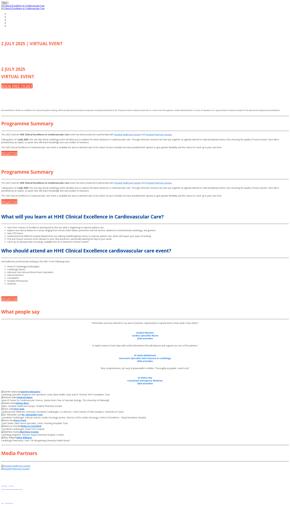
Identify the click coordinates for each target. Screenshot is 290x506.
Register (12, 25)
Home (10, 13)
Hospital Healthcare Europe (127, 134)
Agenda (12, 19)
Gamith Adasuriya (30, 391)
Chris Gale (18, 408)
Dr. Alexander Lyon (32, 414)
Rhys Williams (24, 437)
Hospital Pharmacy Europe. (159, 134)
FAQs (10, 22)
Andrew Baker (25, 397)
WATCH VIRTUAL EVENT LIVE (23, 16)
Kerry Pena (20, 420)
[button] (17, 85)
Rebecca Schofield (31, 426)
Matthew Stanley (29, 431)
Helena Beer (22, 403)
